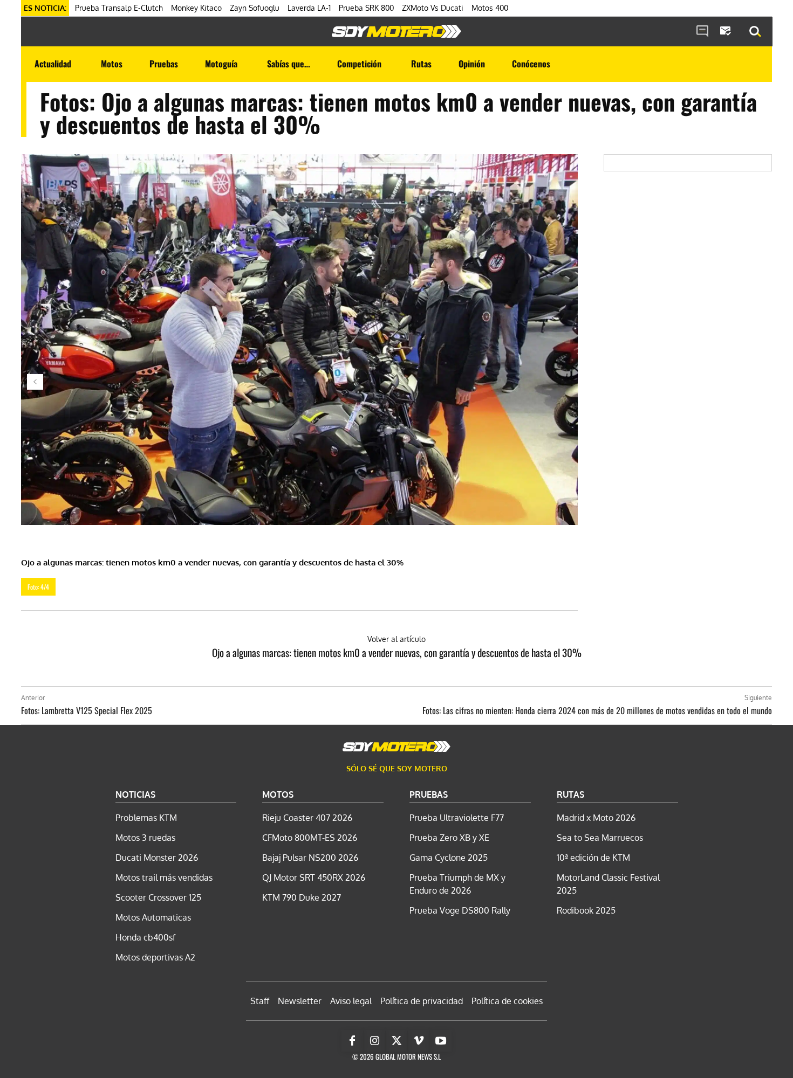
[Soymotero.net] (396, 31)
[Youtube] (441, 1041)
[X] (396, 1041)
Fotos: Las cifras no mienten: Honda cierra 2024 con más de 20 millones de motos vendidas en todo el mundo (597, 710)
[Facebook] (352, 1041)
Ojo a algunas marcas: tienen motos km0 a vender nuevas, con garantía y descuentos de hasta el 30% (397, 652)
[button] (755, 32)
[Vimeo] (418, 1041)
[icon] (702, 32)
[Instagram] (374, 1041)
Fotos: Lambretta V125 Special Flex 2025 (86, 710)
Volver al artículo (396, 639)
